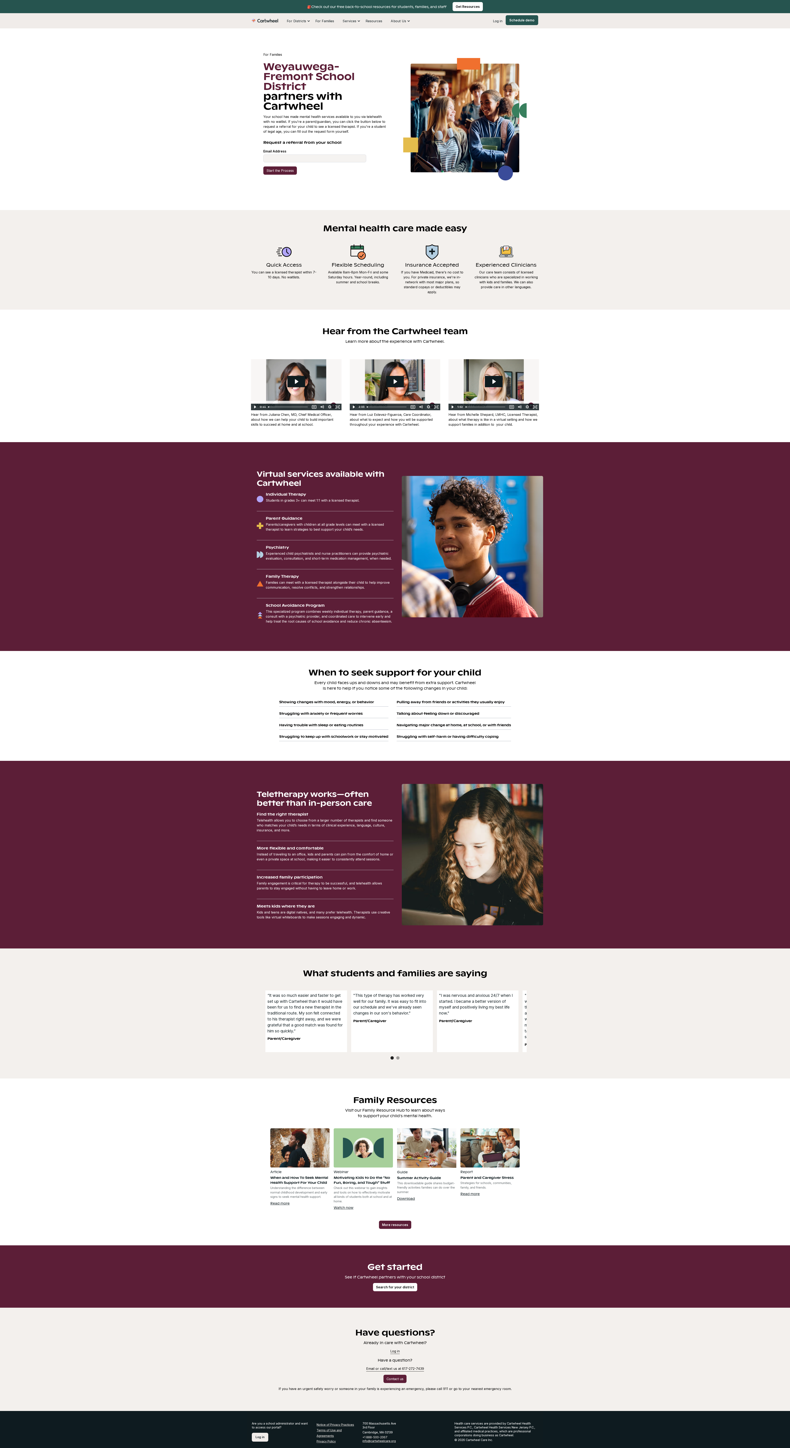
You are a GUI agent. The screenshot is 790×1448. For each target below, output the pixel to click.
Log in (497, 21)
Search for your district (395, 1287)
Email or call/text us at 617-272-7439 (395, 1369)
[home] (265, 20)
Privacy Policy (326, 1441)
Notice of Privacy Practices (335, 1424)
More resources (395, 1225)
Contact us (395, 1379)
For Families (324, 21)
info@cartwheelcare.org (379, 1441)
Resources (374, 21)
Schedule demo (521, 20)
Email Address (274, 151)
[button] (298, 21)
